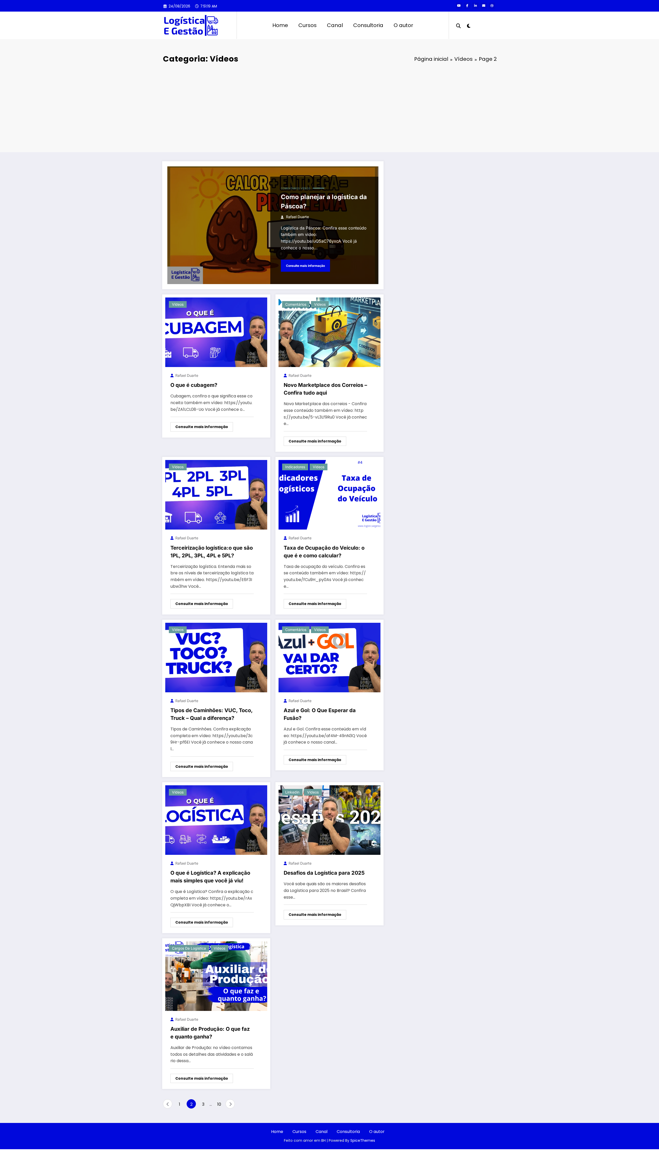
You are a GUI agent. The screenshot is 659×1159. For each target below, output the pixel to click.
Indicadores (295, 467)
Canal (335, 25)
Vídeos (305, 188)
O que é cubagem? (193, 385)
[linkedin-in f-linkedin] (475, 6)
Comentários (290, 188)
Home (280, 25)
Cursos (307, 25)
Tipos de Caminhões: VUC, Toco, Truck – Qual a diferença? (211, 714)
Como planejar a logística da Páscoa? (324, 201)
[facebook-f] (467, 6)
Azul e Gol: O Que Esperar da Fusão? (320, 714)
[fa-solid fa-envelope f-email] (484, 6)
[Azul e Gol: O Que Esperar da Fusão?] (329, 657)
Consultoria (368, 25)
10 (219, 1104)
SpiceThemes (362, 1140)
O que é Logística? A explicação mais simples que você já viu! (210, 877)
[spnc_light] (468, 25)
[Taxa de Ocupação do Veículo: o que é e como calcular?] (329, 495)
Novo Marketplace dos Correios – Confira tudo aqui (325, 389)
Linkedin (292, 792)
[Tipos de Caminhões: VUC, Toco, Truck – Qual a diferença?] (216, 657)
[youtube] (459, 6)
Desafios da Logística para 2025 (324, 873)
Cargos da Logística (189, 948)
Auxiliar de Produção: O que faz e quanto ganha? (210, 1033)
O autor (403, 25)
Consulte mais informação (305, 266)
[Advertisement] (329, 108)
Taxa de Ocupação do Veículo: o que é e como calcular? (324, 552)
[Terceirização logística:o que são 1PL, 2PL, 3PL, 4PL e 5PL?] (216, 495)
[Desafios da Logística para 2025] (329, 820)
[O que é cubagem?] (216, 332)
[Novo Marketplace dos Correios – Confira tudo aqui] (329, 332)
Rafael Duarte (297, 217)
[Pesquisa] (458, 25)
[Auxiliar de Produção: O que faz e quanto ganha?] (216, 976)
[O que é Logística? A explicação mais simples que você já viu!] (216, 820)
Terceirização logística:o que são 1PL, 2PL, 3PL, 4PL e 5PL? (211, 552)
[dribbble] (492, 6)
